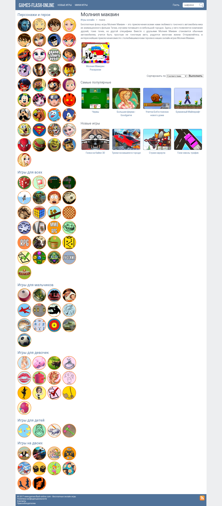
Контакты (21, 501)
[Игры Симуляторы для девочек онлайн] (40, 393)
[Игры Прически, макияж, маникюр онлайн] (54, 378)
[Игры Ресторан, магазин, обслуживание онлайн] (25, 393)
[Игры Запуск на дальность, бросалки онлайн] (25, 198)
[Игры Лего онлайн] (69, 70)
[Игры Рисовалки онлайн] (54, 431)
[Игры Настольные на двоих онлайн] (69, 469)
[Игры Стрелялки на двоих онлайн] (40, 484)
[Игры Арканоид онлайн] (54, 183)
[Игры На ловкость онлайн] (54, 213)
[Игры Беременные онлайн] (25, 363)
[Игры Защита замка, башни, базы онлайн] (40, 198)
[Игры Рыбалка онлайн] (25, 325)
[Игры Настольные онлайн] (69, 213)
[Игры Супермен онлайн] (40, 130)
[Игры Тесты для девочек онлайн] (54, 393)
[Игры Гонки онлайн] (54, 295)
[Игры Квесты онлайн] (25, 213)
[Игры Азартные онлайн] (25, 183)
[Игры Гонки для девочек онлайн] (40, 363)
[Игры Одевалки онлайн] (69, 363)
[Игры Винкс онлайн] (69, 40)
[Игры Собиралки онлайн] (54, 243)
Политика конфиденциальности (32, 499)
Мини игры (81, 5)
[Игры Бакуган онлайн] (54, 25)
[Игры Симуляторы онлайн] (40, 243)
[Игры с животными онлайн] (54, 363)
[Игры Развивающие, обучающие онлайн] (25, 431)
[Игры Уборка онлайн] (69, 393)
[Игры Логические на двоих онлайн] (40, 469)
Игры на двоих (30, 443)
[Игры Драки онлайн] (69, 295)
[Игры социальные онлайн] (25, 273)
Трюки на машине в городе (126, 153)
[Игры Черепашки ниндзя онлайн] (40, 145)
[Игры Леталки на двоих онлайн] (25, 469)
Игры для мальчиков (35, 285)
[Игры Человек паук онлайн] (25, 145)
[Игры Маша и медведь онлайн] (69, 85)
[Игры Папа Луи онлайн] (25, 115)
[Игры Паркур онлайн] (54, 310)
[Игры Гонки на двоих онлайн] (40, 454)
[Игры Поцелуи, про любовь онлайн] (25, 378)
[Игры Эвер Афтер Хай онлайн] (25, 160)
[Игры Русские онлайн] (69, 258)
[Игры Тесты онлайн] (25, 258)
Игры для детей (31, 420)
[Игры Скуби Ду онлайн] (40, 115)
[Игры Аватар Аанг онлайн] (40, 25)
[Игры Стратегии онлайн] (69, 243)
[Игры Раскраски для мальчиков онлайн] (69, 310)
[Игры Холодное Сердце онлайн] (69, 130)
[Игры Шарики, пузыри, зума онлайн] (54, 258)
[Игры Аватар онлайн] (25, 25)
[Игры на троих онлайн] (69, 454)
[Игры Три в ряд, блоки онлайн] (40, 258)
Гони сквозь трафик (188, 153)
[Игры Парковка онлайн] (40, 310)
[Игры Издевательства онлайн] (54, 198)
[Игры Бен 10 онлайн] (25, 40)
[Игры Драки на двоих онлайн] (54, 454)
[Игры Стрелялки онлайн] (54, 325)
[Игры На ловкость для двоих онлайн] (54, 469)
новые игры (65, 5)
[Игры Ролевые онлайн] (25, 243)
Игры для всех (30, 172)
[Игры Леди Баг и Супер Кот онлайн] (25, 85)
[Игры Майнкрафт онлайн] (40, 85)
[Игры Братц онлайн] (40, 40)
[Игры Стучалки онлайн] (69, 431)
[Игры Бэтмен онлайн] (54, 40)
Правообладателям (26, 503)
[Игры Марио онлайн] (54, 85)
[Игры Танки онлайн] (69, 325)
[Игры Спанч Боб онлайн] (25, 130)
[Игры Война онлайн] (40, 295)
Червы (95, 112)
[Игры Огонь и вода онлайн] (69, 100)
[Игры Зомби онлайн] (54, 70)
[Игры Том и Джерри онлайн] (54, 130)
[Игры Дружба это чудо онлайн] (25, 70)
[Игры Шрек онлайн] (54, 145)
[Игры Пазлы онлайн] (25, 228)
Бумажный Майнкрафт (188, 112)
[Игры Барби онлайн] (69, 25)
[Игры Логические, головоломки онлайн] (40, 213)
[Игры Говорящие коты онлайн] (40, 55)
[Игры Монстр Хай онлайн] (40, 100)
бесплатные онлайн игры (64, 496)
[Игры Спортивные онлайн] (40, 325)
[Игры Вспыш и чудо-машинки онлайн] (25, 55)
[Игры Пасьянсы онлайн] (40, 228)
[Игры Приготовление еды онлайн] (40, 378)
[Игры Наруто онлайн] (54, 100)
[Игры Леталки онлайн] (25, 310)
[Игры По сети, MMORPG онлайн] (54, 228)
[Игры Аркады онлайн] (40, 183)
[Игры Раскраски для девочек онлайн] (69, 378)
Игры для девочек (33, 353)
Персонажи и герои (34, 15)
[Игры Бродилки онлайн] (69, 183)
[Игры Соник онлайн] (69, 115)
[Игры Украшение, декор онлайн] (25, 408)
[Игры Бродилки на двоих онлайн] (25, 454)
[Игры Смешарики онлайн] (54, 115)
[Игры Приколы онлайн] (69, 228)
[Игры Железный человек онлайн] (40, 70)
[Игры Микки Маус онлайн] (25, 100)
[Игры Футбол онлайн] (25, 340)
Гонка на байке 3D (95, 153)
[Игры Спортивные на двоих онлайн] (25, 484)
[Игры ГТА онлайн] (54, 55)
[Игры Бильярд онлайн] (25, 295)
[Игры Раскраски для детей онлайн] (40, 431)
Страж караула (157, 153)
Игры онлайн (87, 20)
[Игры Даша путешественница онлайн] (69, 55)
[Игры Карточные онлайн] (69, 198)
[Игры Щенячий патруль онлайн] (69, 145)
